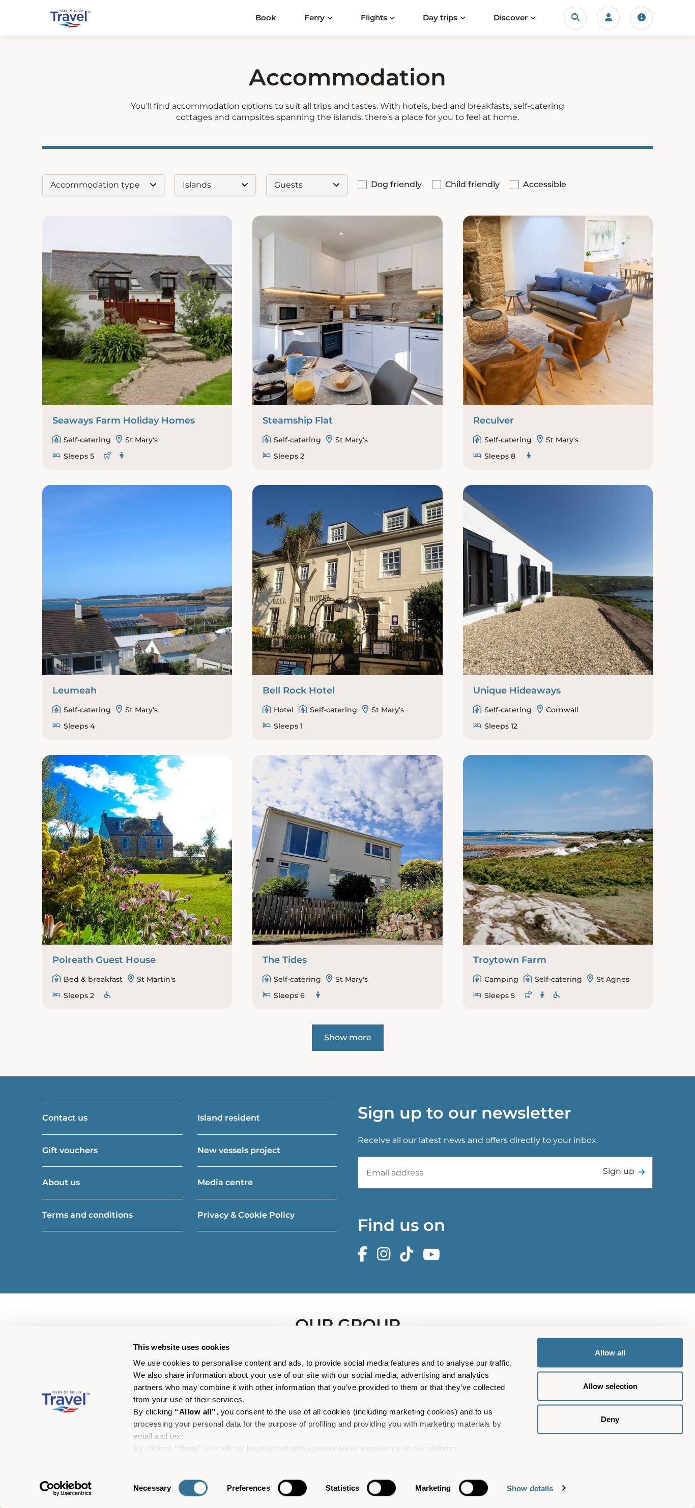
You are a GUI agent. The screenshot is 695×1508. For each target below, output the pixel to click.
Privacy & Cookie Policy (246, 1215)
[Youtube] (434, 1255)
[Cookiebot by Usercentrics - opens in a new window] (65, 1488)
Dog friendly (396, 184)
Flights (374, 17)
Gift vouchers (70, 1150)
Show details (530, 1488)
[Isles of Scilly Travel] (84, 18)
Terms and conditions (87, 1215)
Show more (347, 1037)
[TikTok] (409, 1255)
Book (265, 17)
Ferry (314, 17)
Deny (610, 1419)
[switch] (292, 1488)
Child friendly (472, 184)
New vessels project (238, 1150)
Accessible (544, 184)
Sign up (618, 1171)
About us (61, 1182)
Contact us (65, 1118)
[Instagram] (386, 1255)
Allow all (610, 1352)
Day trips (440, 17)
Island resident (228, 1118)
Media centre (225, 1182)
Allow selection (610, 1385)
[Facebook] (365, 1255)
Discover (511, 17)
